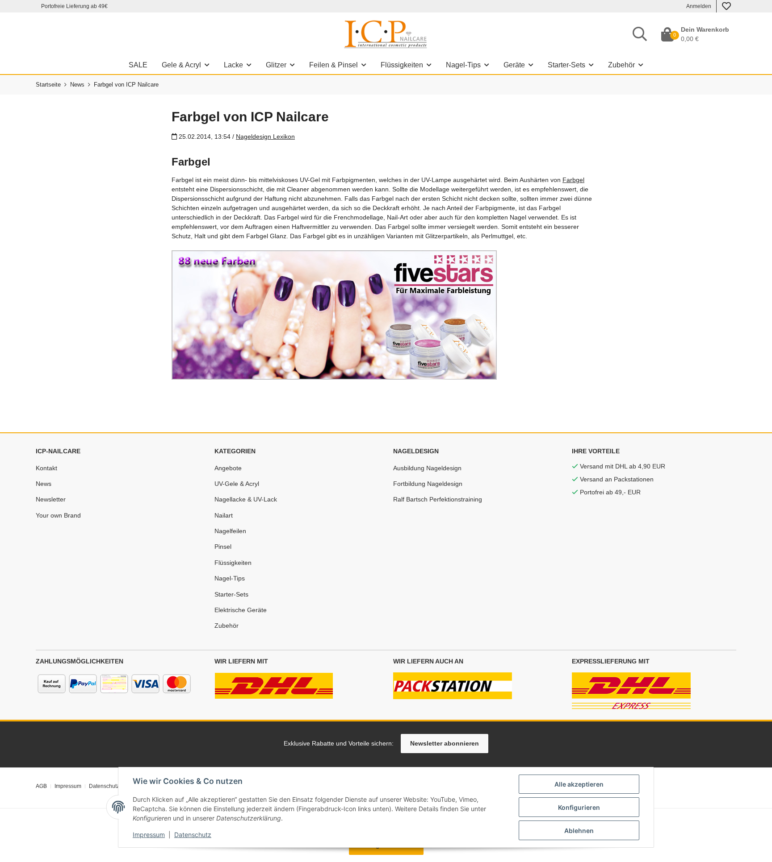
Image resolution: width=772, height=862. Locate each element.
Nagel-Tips (229, 578)
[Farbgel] (334, 314)
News (43, 483)
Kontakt (46, 468)
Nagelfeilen (230, 531)
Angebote (228, 468)
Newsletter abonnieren (444, 743)
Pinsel (222, 546)
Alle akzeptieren (579, 784)
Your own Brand (58, 515)
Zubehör (226, 625)
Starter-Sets (231, 594)
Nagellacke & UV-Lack (245, 499)
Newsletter (51, 499)
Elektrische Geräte (240, 609)
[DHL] (273, 685)
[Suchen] (639, 34)
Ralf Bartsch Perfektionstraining (437, 499)
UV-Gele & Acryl (236, 483)
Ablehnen (579, 830)
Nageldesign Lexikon (265, 136)
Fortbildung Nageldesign (427, 483)
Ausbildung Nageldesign (427, 468)
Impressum (149, 834)
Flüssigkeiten (233, 562)
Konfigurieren (579, 807)
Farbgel (573, 179)
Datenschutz (192, 834)
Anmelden (698, 6)
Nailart (223, 515)
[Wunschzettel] (726, 6)
